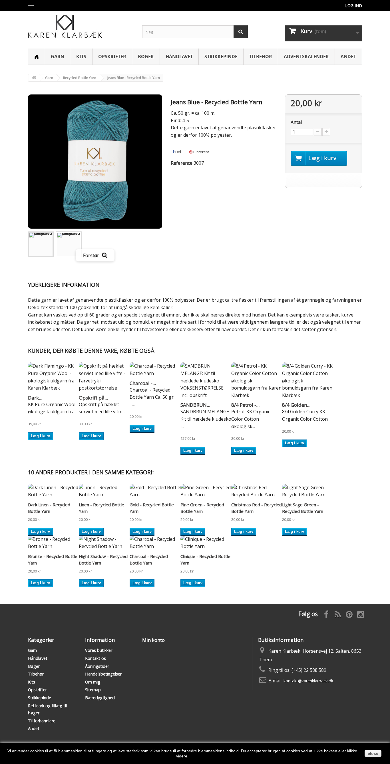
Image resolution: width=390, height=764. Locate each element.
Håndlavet (179, 56)
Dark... (35, 397)
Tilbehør (260, 56)
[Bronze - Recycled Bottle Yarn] (53, 543)
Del (177, 151)
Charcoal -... (143, 383)
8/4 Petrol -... (245, 405)
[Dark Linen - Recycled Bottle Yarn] (53, 491)
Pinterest (200, 151)
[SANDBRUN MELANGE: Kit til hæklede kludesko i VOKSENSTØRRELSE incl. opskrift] (205, 380)
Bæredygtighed (100, 697)
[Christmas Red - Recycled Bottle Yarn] (256, 491)
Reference (181, 163)
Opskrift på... (93, 397)
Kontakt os (95, 658)
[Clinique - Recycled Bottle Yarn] (205, 543)
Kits (81, 56)
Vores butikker (98, 650)
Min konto (153, 640)
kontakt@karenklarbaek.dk (308, 681)
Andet (348, 56)
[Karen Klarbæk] (81, 26)
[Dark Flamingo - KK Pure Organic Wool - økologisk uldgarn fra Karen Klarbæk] (53, 377)
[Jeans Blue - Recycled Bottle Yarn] (40, 244)
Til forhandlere (41, 720)
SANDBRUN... (195, 405)
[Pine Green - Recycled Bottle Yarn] (205, 491)
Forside (36, 57)
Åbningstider (97, 666)
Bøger (146, 56)
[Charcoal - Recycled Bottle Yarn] (155, 369)
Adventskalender (306, 56)
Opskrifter (112, 56)
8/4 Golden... (296, 405)
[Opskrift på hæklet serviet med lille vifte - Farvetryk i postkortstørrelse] (104, 377)
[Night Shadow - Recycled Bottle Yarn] (104, 543)
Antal (296, 122)
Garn (57, 56)
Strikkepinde (221, 56)
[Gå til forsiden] (34, 77)
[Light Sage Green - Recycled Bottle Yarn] (307, 491)
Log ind (353, 5)
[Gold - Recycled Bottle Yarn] (155, 491)
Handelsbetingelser (103, 674)
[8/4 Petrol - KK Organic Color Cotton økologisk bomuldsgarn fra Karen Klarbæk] (256, 380)
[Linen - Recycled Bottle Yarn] (104, 491)
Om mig (92, 682)
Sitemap (93, 689)
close (373, 753)
